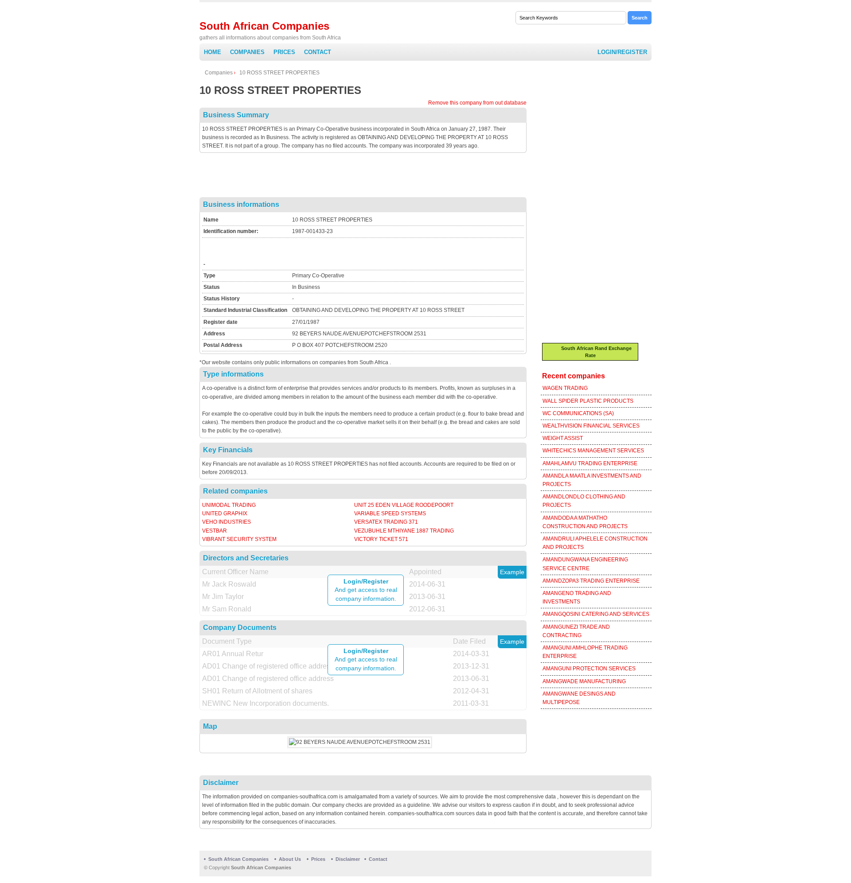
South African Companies (264, 26)
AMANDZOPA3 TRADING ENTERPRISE (591, 581)
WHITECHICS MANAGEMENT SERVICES (593, 450)
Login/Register (622, 52)
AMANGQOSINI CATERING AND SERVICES (596, 614)
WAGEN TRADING (565, 388)
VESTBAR (214, 531)
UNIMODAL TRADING (229, 505)
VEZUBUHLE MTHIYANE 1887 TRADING (404, 531)
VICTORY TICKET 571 (381, 539)
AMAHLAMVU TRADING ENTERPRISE (590, 463)
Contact (317, 52)
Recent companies (573, 376)
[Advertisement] (363, 177)
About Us (290, 859)
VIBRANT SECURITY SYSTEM (239, 539)
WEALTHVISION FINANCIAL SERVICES (591, 426)
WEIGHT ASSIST (563, 438)
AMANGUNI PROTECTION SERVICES (589, 668)
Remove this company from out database (477, 103)
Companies (247, 52)
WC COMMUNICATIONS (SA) (578, 413)
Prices (284, 52)
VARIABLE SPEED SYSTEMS (390, 513)
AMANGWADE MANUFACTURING (584, 681)
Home (212, 52)
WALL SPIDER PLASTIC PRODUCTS (588, 401)
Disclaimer (348, 859)
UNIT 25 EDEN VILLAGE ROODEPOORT (403, 505)
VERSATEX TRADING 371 (386, 522)
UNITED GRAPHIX (224, 513)
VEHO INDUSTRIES (226, 522)
